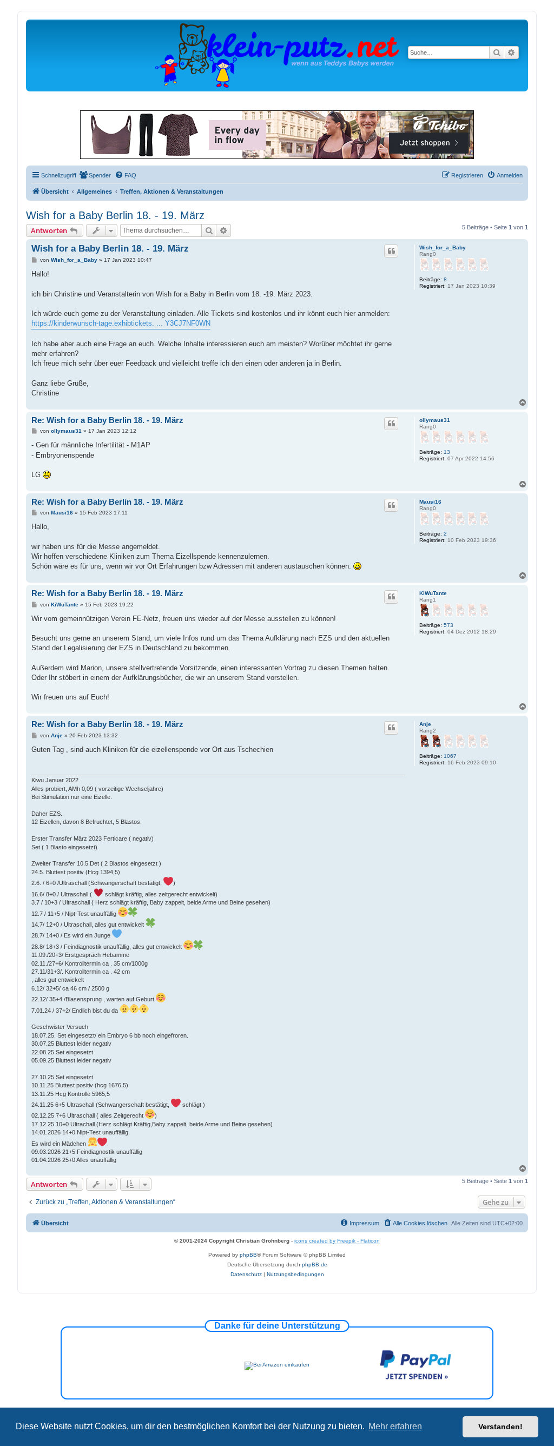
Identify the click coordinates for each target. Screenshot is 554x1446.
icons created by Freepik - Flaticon (337, 1241)
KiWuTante (433, 593)
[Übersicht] (277, 55)
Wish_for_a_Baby (442, 247)
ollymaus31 (434, 420)
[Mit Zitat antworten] (391, 251)
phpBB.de (314, 1264)
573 (448, 625)
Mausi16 (430, 502)
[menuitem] (95, 175)
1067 (450, 756)
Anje (425, 724)
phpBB (248, 1255)
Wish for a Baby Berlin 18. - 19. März (115, 215)
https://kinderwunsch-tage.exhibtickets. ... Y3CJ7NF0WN (120, 323)
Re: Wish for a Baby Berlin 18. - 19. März (107, 420)
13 (447, 452)
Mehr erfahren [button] (395, 1426)
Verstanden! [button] (500, 1426)
